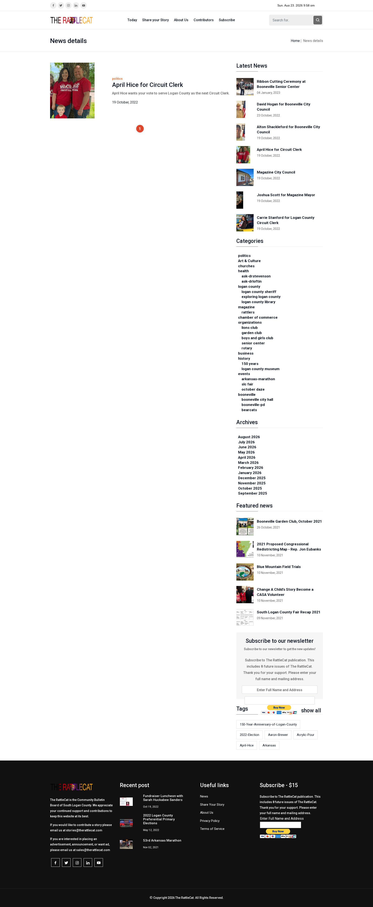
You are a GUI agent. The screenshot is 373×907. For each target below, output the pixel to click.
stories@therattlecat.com (84, 830)
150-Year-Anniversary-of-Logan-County (268, 724)
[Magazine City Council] (245, 177)
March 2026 (248, 462)
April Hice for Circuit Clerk (147, 84)
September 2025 (252, 493)
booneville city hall (257, 399)
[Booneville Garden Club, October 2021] (245, 526)
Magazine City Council (276, 172)
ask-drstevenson (256, 276)
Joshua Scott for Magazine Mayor (286, 195)
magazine (246, 307)
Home (295, 41)
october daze (253, 389)
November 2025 (252, 483)
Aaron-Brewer (278, 735)
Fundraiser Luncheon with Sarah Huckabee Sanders (163, 798)
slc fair (247, 384)
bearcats (249, 410)
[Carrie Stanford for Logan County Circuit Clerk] (245, 222)
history (244, 358)
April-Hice (247, 745)
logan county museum (261, 369)
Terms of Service (212, 829)
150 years (250, 363)
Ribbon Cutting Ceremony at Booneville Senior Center (281, 84)
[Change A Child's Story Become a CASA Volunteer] (245, 594)
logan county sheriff (259, 292)
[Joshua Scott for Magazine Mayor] (245, 200)
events (244, 374)
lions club (250, 327)
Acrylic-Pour (305, 735)
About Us (181, 20)
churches (246, 266)
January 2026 (249, 473)
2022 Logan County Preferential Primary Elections (159, 819)
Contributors (204, 20)
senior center (253, 343)
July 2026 (246, 442)
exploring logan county (261, 296)
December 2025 (252, 478)
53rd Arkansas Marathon (162, 840)
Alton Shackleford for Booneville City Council (288, 129)
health (243, 271)
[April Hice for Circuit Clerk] (245, 154)
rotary (247, 348)
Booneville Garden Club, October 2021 (289, 521)
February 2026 (250, 467)
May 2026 (246, 452)
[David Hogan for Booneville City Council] (245, 109)
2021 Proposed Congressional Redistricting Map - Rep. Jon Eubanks (289, 546)
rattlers (248, 312)
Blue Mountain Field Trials (279, 567)
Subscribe (227, 20)
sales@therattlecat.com (93, 850)
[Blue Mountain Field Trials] (245, 572)
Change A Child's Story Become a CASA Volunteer (285, 592)
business (245, 353)
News (204, 796)
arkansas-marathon (258, 379)
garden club (252, 333)
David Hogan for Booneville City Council (283, 106)
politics (244, 255)
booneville (247, 394)
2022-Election (249, 735)
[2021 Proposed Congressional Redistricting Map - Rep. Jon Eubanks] (245, 549)
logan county (249, 286)
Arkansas (269, 745)
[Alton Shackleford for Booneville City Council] (245, 132)
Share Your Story (212, 805)
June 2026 (247, 447)
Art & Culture (249, 261)
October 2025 (250, 488)
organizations (250, 322)
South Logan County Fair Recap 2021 (289, 612)
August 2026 (249, 437)
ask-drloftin (252, 281)
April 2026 (246, 457)
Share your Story (155, 20)
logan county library (258, 302)
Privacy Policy (210, 821)
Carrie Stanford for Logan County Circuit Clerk (286, 220)
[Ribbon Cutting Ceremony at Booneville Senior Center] (245, 86)
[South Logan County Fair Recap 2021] (245, 617)
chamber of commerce (258, 317)
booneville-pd (253, 405)
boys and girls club (257, 338)
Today (132, 20)
